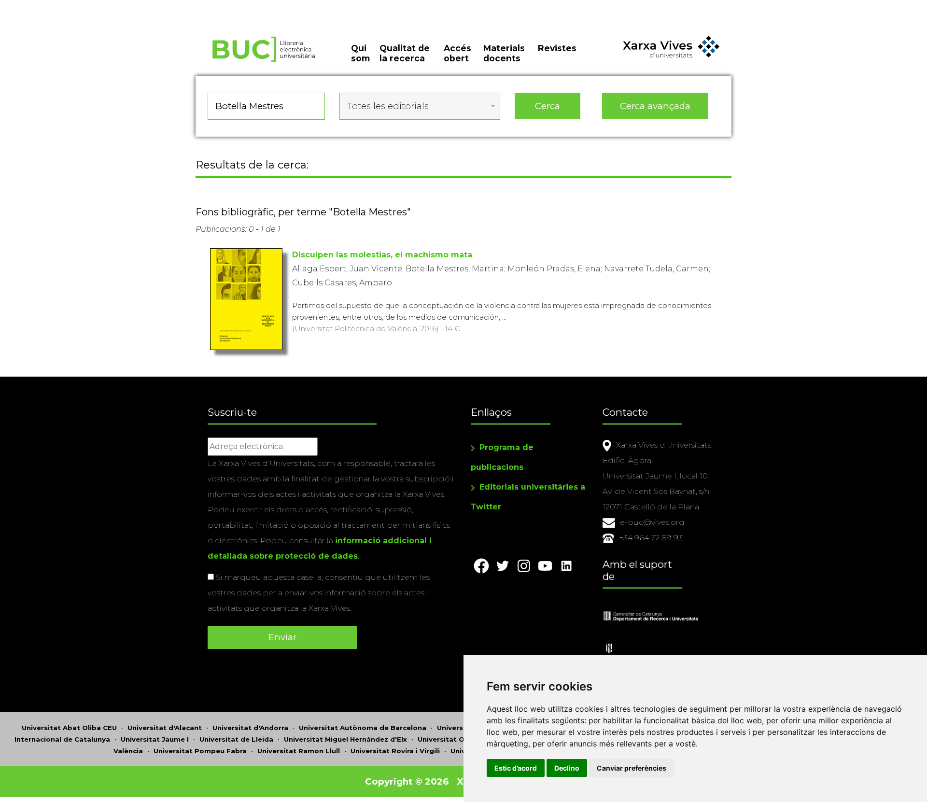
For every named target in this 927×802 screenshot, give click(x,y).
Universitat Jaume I (155, 739)
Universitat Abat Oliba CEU (69, 728)
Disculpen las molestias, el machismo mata (382, 254)
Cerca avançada (655, 106)
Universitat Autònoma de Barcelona (362, 728)
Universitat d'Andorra (250, 728)
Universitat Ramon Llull (298, 751)
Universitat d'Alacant (164, 728)
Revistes (557, 48)
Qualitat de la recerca (404, 53)
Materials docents (504, 53)
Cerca (547, 106)
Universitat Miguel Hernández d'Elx (345, 739)
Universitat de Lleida (236, 739)
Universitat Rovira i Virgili (395, 751)
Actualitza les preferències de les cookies (89, 6)
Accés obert (457, 53)
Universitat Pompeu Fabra (200, 751)
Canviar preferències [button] (631, 768)
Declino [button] (566, 768)
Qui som (360, 53)
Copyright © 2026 (407, 781)
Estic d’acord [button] (515, 768)
